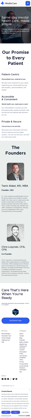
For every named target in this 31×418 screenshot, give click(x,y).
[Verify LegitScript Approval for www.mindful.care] (15, 312)
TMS (3, 342)
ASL (20, 371)
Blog (20, 338)
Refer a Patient (23, 342)
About (21, 333)
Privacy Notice (23, 364)
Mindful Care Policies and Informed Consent (23, 347)
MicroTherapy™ (6, 333)
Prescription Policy (23, 352)
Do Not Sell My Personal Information (23, 367)
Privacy (21, 362)
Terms (21, 359)
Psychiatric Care (6, 336)
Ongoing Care (6, 340)
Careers (21, 336)
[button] (28, 3)
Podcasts (22, 340)
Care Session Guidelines (23, 356)
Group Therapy (6, 338)
